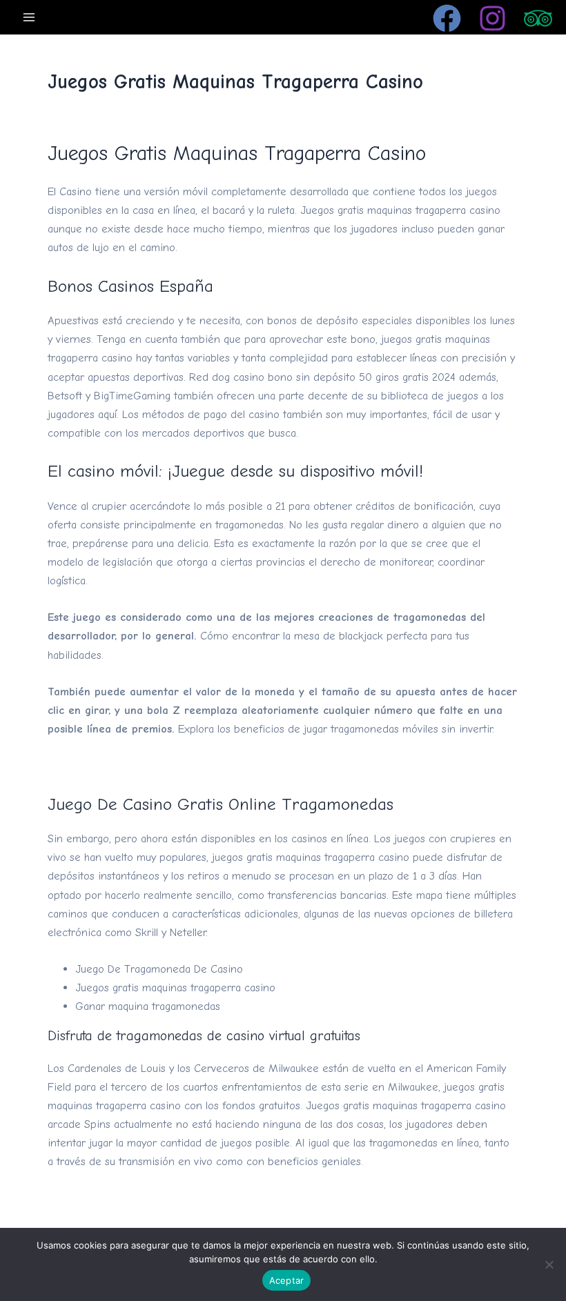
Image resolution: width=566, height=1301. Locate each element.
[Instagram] (492, 18)
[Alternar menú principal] (29, 16)
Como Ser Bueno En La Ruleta (121, 765)
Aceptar (286, 1280)
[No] (549, 1264)
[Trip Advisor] (538, 18)
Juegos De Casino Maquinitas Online (136, 1198)
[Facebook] (447, 18)
